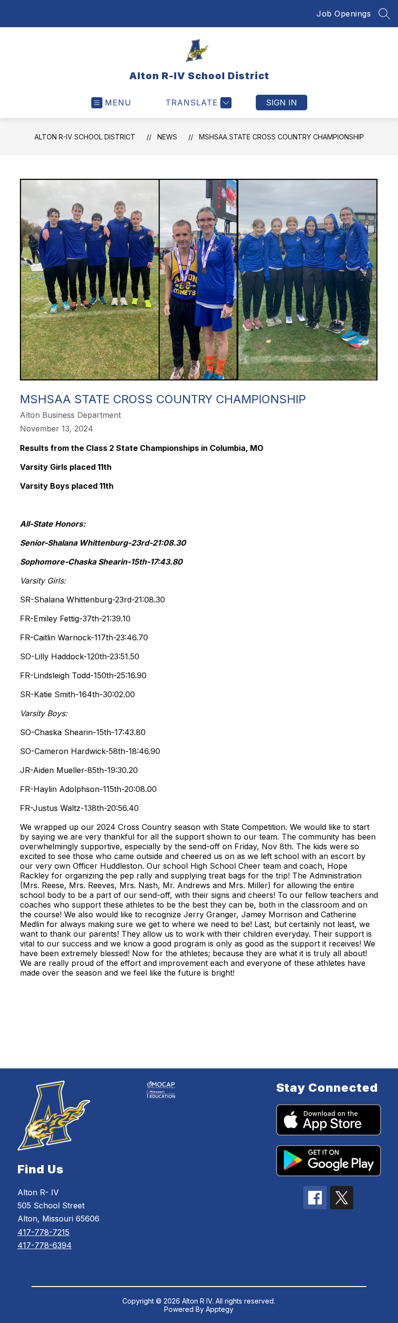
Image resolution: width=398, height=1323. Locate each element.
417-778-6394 (44, 1245)
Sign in (281, 102)
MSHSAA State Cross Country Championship (281, 137)
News (167, 137)
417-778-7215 (43, 1232)
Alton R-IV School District (84, 137)
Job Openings (343, 13)
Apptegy (219, 1309)
